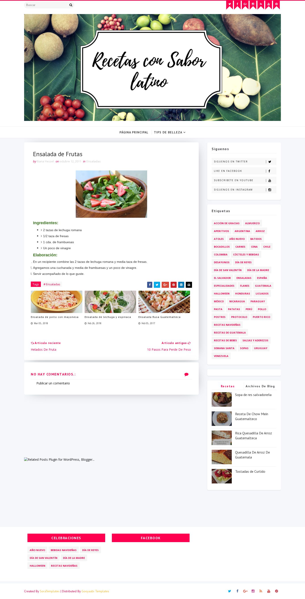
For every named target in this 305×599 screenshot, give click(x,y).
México (219, 301)
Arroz (260, 231)
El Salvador (222, 278)
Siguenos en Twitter (231, 161)
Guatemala (263, 285)
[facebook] (237, 5)
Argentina (242, 231)
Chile (266, 246)
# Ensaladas (52, 284)
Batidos (256, 238)
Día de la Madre (258, 270)
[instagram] (253, 5)
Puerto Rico (261, 317)
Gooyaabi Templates (95, 591)
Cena (254, 246)
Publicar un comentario (53, 383)
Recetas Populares (227, 387)
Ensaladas (93, 161)
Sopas (244, 348)
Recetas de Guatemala (230, 332)
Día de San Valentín (228, 270)
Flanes (244, 285)
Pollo (262, 309)
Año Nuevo (237, 238)
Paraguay (258, 301)
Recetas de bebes (225, 340)
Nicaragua (237, 301)
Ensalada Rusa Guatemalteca (159, 317)
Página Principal (133, 132)
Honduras (242, 293)
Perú (249, 309)
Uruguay (260, 348)
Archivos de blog (260, 386)
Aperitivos (221, 231)
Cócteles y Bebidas (246, 254)
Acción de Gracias (227, 223)
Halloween (222, 293)
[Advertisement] (111, 426)
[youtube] (268, 5)
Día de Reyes (243, 262)
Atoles (219, 238)
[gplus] (245, 5)
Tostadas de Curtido (250, 471)
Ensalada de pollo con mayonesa (55, 317)
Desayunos (222, 262)
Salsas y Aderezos (255, 340)
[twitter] (229, 5)
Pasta (218, 309)
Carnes (240, 246)
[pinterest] (276, 5)
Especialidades (224, 285)
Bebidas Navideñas (64, 550)
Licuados (262, 293)
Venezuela (221, 356)
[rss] (260, 5)
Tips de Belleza (168, 132)
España (262, 278)
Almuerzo (252, 223)
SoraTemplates (50, 591)
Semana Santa (224, 348)
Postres (220, 317)
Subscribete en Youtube (233, 180)
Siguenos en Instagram (233, 189)
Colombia (221, 254)
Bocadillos (222, 246)
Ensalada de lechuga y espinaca (108, 317)
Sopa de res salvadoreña (253, 394)
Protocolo (239, 317)
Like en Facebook (228, 170)
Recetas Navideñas (227, 324)
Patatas (234, 309)
